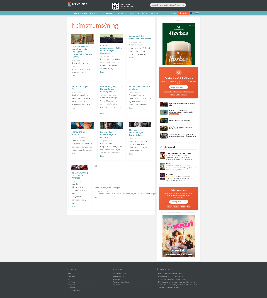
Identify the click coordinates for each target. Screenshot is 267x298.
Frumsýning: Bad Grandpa (79, 133)
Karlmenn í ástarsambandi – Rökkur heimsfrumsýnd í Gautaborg (111, 49)
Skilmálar (116, 285)
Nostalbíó (94, 13)
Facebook (71, 288)
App (69, 273)
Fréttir (144, 13)
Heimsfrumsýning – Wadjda (107, 187)
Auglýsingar (72, 282)
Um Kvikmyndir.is (74, 290)
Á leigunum (134, 13)
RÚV (178, 95)
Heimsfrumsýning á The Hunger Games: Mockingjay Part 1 (111, 89)
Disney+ (184, 95)
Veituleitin (122, 13)
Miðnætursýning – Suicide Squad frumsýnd (140, 37)
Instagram (71, 285)
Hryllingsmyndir (188, 92)
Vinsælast (155, 13)
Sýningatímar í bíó (79, 13)
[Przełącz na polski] (197, 13)
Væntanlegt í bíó (108, 13)
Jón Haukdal (177, 155)
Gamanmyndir (178, 92)
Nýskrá (173, 13)
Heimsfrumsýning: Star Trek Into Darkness (79, 175)
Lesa (73, 76)
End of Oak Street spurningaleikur (170, 273)
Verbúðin (169, 174)
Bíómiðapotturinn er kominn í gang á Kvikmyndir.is (176, 282)
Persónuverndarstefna (121, 282)
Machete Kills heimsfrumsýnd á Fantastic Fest (137, 132)
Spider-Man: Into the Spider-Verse (178, 153)
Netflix (172, 95)
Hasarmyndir (167, 92)
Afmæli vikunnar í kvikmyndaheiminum (172, 279)
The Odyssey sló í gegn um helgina (170, 276)
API (69, 279)
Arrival (168, 164)
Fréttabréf (71, 276)
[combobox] (168, 5)
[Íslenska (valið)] (191, 13)
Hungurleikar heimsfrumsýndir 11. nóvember (109, 134)
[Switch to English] (194, 13)
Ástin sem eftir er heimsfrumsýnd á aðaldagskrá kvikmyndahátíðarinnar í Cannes (82, 51)
